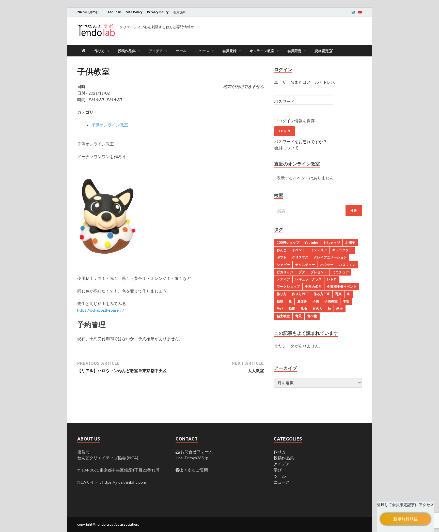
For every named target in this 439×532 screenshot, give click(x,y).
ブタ (302, 272)
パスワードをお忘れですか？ (300, 141)
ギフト (282, 257)
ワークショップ (288, 286)
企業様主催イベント (342, 286)
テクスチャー (305, 265)
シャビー (283, 265)
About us (114, 12)
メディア (283, 279)
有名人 (317, 309)
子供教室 (331, 301)
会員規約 (179, 12)
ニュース (202, 51)
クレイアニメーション (330, 257)
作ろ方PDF (321, 294)
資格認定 (322, 51)
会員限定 (294, 51)
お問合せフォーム (196, 451)
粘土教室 (283, 316)
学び (280, 309)
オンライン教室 (261, 51)
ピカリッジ (285, 272)
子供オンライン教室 (109, 124)
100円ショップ (288, 242)
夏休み (302, 301)
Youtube (311, 242)
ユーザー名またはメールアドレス (304, 82)
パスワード (284, 101)
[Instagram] (353, 12)
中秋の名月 (313, 286)
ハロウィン (347, 265)
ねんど (282, 250)
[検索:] (318, 210)
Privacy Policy (158, 12)
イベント (298, 250)
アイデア (156, 51)
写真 (338, 294)
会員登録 (229, 51)
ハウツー (327, 265)
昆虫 (304, 309)
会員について (286, 147)
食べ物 (312, 316)
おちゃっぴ (331, 242)
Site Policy (134, 12)
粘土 (339, 309)
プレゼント (318, 272)
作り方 (99, 51)
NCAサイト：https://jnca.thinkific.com (111, 482)
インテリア (318, 250)
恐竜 (292, 309)
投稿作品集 (127, 51)
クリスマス (300, 257)
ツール (181, 51)
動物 (280, 301)
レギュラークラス (308, 279)
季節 (346, 301)
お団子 (350, 242)
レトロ (332, 279)
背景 (298, 316)
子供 (315, 301)
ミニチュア (340, 272)
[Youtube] (360, 12)
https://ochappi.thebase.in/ (100, 310)
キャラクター (342, 250)
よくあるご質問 (194, 469)
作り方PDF (300, 294)
